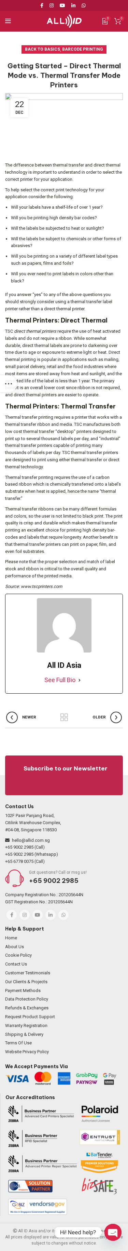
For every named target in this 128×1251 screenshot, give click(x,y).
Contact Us (16, 964)
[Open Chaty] (113, 1232)
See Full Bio (59, 679)
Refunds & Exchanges (26, 1007)
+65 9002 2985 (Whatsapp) (31, 854)
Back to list (64, 717)
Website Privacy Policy (27, 1051)
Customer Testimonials (27, 972)
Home (11, 937)
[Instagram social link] (51, 5)
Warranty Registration (26, 1025)
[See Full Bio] (79, 680)
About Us (14, 946)
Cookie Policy (18, 955)
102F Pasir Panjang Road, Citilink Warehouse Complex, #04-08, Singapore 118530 (33, 822)
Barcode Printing (82, 49)
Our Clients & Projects (26, 981)
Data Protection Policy (26, 999)
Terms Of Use (18, 1042)
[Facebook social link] (43, 5)
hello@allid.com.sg (31, 840)
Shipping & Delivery (24, 1034)
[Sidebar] (8, 383)
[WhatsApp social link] (84, 5)
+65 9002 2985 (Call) (25, 847)
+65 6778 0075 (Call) (25, 861)
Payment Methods (23, 990)
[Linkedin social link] (73, 5)
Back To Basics (42, 49)
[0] (105, 21)
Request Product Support (30, 1016)
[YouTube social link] (62, 5)
